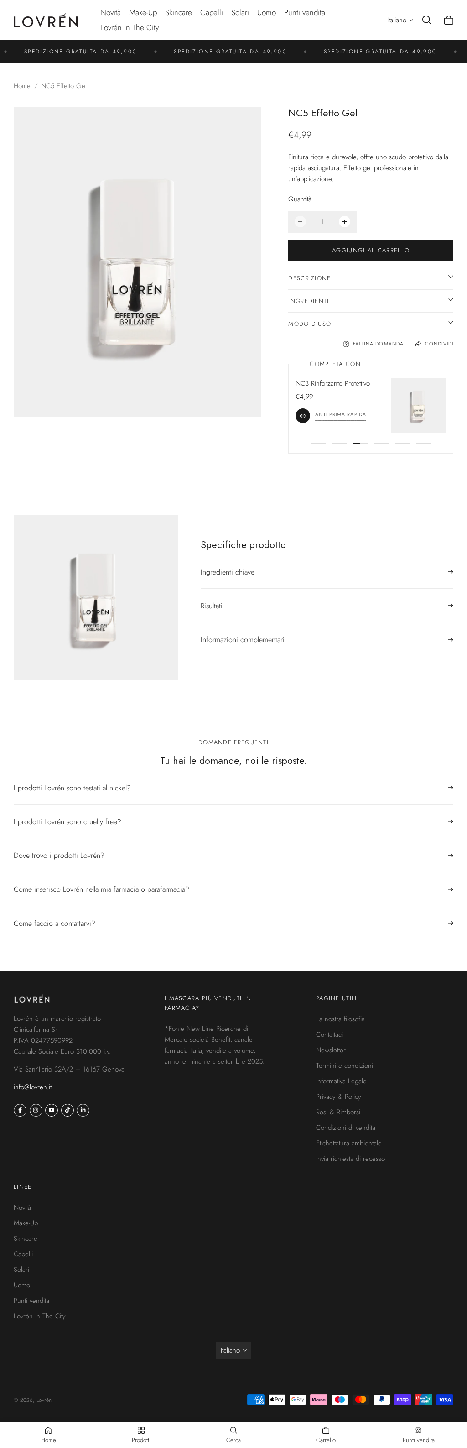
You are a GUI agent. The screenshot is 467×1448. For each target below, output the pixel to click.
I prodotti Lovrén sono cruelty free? (67, 821)
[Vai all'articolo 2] (339, 443)
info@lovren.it (33, 1087)
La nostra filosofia (340, 1019)
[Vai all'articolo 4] (381, 443)
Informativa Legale (341, 1081)
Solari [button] (240, 12)
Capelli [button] (211, 12)
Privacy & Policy (338, 1097)
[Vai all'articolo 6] (423, 443)
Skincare (25, 1238)
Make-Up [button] (143, 12)
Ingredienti (308, 301)
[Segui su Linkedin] (83, 1109)
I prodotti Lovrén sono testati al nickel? (72, 788)
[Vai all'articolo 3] (360, 443)
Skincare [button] (178, 12)
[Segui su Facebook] (20, 1109)
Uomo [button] (266, 12)
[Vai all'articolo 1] (318, 443)
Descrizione (309, 278)
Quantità (299, 199)
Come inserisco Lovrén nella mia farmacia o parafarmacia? (101, 889)
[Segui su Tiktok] (67, 1109)
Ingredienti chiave (227, 572)
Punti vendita (304, 12)
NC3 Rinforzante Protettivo (333, 383)
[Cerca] (426, 20)
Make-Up (26, 1223)
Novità (110, 12)
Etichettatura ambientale (349, 1143)
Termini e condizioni (344, 1066)
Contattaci (329, 1035)
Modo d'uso (309, 323)
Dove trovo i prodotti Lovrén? (59, 855)
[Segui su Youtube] (51, 1109)
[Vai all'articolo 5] (402, 443)
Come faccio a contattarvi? (54, 923)
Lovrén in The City (129, 27)
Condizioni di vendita (345, 1128)
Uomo (22, 1285)
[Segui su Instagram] (36, 1109)
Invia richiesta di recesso (350, 1159)
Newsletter (331, 1050)
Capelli (23, 1254)
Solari (21, 1269)
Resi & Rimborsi (338, 1112)
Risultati (212, 606)
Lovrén (44, 1400)
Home (22, 86)
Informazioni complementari (243, 639)
